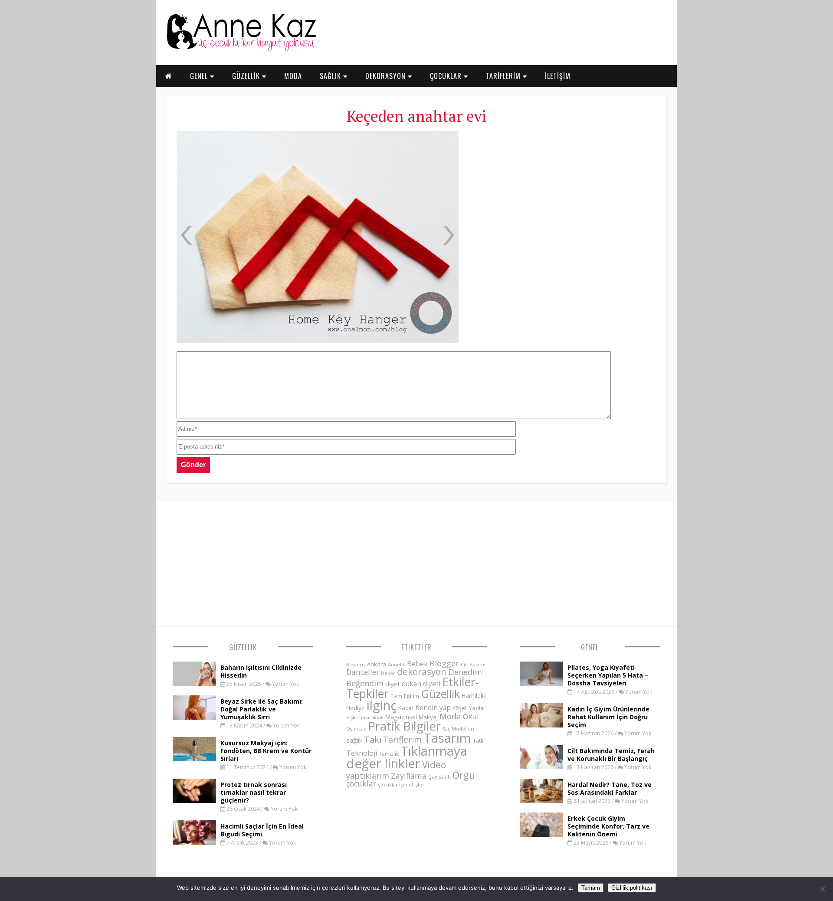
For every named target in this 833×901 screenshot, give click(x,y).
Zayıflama (408, 775)
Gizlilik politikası (632, 888)
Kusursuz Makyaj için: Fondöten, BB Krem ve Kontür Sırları (266, 751)
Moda (450, 716)
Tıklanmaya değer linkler (406, 757)
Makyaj (428, 717)
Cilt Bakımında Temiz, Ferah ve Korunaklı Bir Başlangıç (611, 755)
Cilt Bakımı (473, 664)
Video (434, 765)
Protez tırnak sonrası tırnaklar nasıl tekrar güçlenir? (253, 792)
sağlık (354, 740)
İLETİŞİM (558, 76)
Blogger (444, 663)
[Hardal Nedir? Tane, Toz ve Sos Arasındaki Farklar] (541, 800)
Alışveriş (355, 664)
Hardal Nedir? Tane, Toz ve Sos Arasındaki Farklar (609, 788)
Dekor (388, 673)
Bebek (417, 663)
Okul (471, 716)
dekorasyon (421, 671)
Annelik (396, 664)
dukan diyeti (421, 683)
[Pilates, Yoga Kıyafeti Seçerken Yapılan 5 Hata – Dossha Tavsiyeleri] (541, 683)
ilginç (382, 705)
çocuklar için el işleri (402, 784)
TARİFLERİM (504, 76)
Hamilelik (474, 695)
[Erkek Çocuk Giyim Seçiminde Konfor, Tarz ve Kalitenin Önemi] (541, 834)
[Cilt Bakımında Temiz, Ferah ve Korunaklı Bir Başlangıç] (541, 766)
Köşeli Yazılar (469, 708)
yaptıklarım (367, 775)
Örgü (464, 774)
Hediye (355, 708)
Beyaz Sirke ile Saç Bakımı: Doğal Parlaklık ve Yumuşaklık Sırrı (261, 709)
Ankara (376, 664)
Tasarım (447, 738)
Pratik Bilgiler (404, 726)
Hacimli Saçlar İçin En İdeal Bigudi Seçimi (262, 830)
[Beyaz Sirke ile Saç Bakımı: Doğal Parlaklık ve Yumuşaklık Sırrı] (194, 717)
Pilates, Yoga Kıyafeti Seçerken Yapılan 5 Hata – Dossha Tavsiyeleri (607, 675)
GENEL (200, 76)
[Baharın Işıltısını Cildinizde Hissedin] (194, 683)
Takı (372, 739)
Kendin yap (433, 707)
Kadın (405, 708)
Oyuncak (356, 729)
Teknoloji (361, 753)
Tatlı (478, 740)
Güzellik (243, 647)
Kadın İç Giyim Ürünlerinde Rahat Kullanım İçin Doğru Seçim (608, 717)
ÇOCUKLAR (447, 76)
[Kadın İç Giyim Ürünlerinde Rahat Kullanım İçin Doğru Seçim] (541, 725)
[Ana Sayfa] (241, 49)
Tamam (590, 888)
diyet (392, 683)
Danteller (362, 672)
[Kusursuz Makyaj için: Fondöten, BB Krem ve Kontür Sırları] (194, 758)
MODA (293, 76)
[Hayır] (822, 889)
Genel (590, 647)
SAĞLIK (331, 76)
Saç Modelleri (458, 728)
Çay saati (439, 776)
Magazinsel (401, 717)
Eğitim (411, 696)
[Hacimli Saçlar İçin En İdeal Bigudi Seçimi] (194, 842)
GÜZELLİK (247, 76)
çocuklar (361, 783)
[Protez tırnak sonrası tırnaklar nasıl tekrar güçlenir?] (194, 800)
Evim (396, 696)
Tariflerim (402, 739)
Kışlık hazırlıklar (364, 717)
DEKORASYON (386, 76)
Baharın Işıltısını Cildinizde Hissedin (261, 671)
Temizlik (389, 753)
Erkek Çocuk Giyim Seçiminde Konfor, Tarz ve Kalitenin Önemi (608, 826)
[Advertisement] (561, 195)
